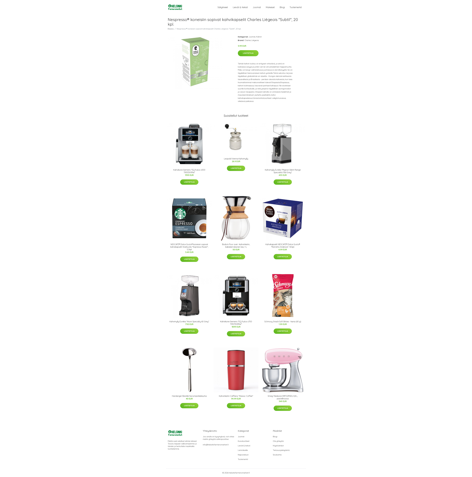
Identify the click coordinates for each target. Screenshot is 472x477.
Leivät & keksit (240, 7)
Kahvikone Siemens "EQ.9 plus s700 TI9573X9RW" (236, 322)
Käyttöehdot (278, 445)
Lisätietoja (248, 53)
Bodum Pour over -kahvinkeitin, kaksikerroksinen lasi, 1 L (236, 245)
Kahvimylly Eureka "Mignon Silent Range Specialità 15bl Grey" (283, 171)
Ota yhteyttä (278, 441)
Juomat (257, 7)
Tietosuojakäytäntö (281, 450)
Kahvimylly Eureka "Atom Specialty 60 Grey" (189, 321)
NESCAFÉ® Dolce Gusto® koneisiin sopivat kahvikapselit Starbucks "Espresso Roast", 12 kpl (189, 247)
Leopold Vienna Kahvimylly (236, 158)
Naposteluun (243, 455)
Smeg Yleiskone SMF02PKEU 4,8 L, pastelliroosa (283, 397)
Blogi (282, 7)
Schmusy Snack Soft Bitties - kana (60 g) (282, 321)
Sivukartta (277, 455)
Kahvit (259, 37)
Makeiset (270, 7)
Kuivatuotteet (243, 441)
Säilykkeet (223, 7)
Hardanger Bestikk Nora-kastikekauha (189, 396)
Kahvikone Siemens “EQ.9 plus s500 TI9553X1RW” (189, 171)
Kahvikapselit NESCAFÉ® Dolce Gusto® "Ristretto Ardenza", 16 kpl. (283, 245)
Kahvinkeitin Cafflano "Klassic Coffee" (236, 396)
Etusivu (171, 29)
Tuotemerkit (296, 7)
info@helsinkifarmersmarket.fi (216, 444)
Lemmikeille (243, 450)
